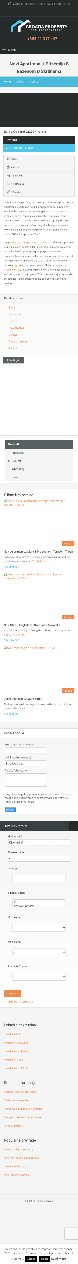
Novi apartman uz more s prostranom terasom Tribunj (38, 551)
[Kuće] (39, 902)
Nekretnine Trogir (13, 1059)
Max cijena (14, 941)
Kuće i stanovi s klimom (17, 1175)
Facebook (18, 452)
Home (7, 81)
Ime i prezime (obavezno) (20, 744)
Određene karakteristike (19, 1001)
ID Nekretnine (16, 852)
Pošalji (10, 810)
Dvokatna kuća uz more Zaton (23, 698)
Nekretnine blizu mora (16, 1166)
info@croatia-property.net (53, 3)
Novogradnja (16, 327)
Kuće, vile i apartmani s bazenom (22, 1158)
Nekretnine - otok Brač (16, 1068)
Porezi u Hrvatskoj (13, 1125)
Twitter (16, 460)
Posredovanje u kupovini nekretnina (23, 1108)
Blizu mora (15, 314)
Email (15, 477)
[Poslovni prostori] (39, 906)
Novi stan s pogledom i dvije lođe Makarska (32, 625)
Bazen (12, 307)
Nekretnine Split (12, 1034)
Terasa (13, 348)
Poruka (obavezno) (16, 770)
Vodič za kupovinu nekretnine (20, 1091)
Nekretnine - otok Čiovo (16, 1051)
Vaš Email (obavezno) (18, 757)
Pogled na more (18, 341)
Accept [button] (31, 1258)
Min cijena (14, 917)
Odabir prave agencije (16, 1100)
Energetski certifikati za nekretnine (22, 1117)
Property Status (17, 966)
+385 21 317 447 (42, 39)
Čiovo (20, 81)
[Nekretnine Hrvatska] (39, 26)
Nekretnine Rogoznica (16, 1042)
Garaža (13, 321)
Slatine (33, 81)
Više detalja (38, 561)
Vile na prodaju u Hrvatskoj (18, 1149)
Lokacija (13, 868)
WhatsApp (18, 469)
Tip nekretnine (16, 892)
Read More (58, 1258)
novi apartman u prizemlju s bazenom (29, 242)
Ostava (13, 334)
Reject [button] (44, 1258)
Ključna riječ (15, 836)
